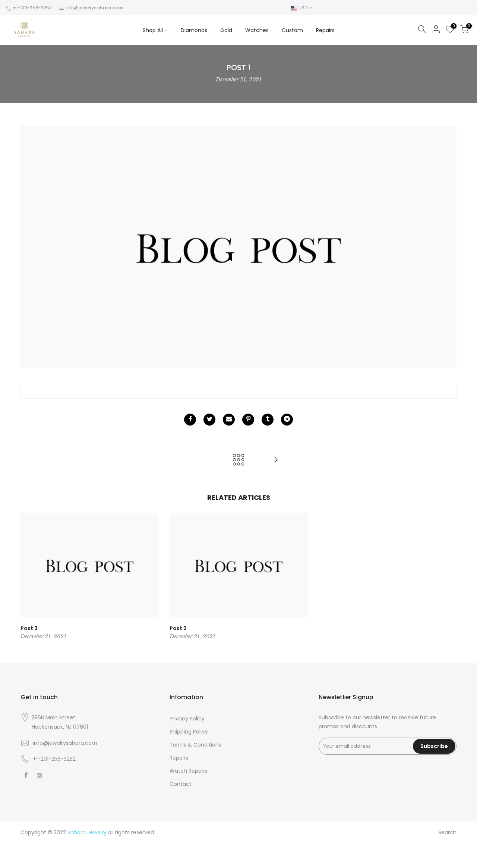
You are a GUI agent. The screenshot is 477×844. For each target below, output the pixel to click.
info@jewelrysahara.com (94, 7)
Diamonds (194, 30)
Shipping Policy (189, 731)
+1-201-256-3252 (32, 7)
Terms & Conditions (195, 744)
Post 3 (29, 628)
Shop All (153, 30)
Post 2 (178, 628)
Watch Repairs (188, 771)
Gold (226, 30)
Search (447, 832)
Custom (292, 30)
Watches (257, 30)
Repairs (325, 30)
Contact (181, 784)
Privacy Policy (187, 718)
